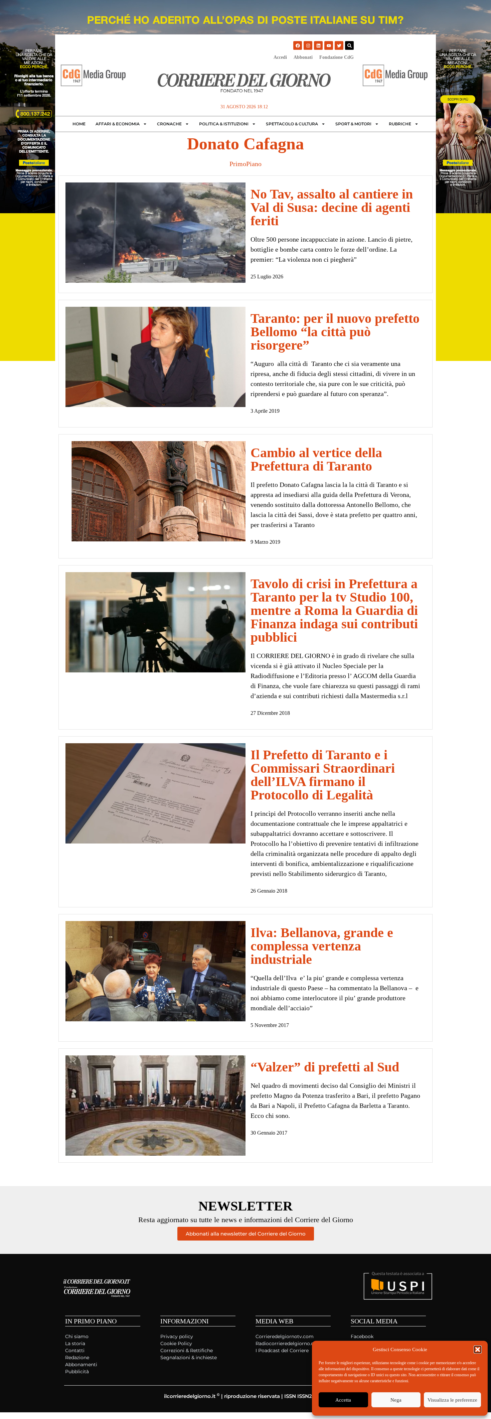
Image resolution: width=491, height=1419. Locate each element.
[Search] (349, 45)
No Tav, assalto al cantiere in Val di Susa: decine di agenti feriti (332, 207)
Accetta (343, 1400)
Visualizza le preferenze (452, 1400)
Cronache (169, 123)
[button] (477, 1349)
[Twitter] (339, 45)
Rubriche (400, 123)
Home (79, 123)
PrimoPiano (245, 163)
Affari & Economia (118, 123)
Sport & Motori (353, 123)
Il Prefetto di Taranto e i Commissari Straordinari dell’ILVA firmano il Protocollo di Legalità (323, 774)
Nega (395, 1400)
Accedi (280, 57)
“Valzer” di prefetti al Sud (325, 1066)
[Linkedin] (318, 45)
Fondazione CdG (336, 57)
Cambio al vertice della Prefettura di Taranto (316, 459)
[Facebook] (297, 45)
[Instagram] (308, 45)
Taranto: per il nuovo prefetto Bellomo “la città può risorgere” (335, 332)
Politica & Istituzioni (224, 123)
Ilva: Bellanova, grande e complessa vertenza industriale (322, 946)
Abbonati (303, 57)
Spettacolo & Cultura (292, 123)
